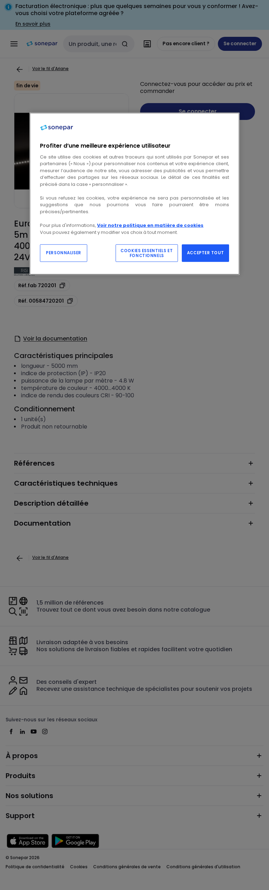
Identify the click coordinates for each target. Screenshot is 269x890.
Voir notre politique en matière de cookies (150, 225)
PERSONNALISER (63, 253)
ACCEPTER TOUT (205, 253)
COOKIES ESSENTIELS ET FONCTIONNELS (146, 253)
